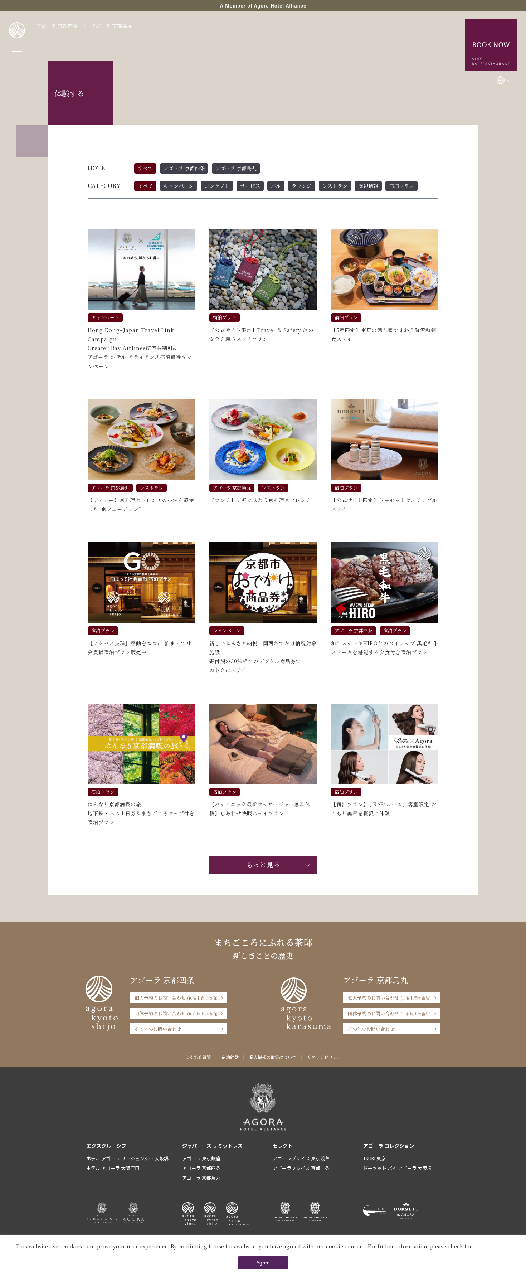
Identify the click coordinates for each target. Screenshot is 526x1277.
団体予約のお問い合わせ (176, 1013)
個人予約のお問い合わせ (176, 997)
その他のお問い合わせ (158, 1028)
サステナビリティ (324, 1057)
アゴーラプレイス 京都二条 (301, 1168)
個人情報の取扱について (272, 1057)
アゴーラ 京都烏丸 (111, 25)
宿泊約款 (230, 1057)
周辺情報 (368, 185)
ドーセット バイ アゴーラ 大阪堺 (397, 1168)
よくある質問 (198, 1057)
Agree (263, 1263)
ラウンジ (302, 185)
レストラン (334, 185)
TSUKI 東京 (374, 1158)
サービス (250, 185)
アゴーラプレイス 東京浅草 (301, 1158)
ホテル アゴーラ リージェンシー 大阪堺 (127, 1158)
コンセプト (216, 185)
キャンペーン (179, 185)
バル (276, 185)
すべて (145, 168)
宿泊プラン (401, 185)
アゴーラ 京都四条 (57, 25)
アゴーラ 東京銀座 (201, 1158)
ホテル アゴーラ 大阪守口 (113, 1168)
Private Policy (491, 1246)
